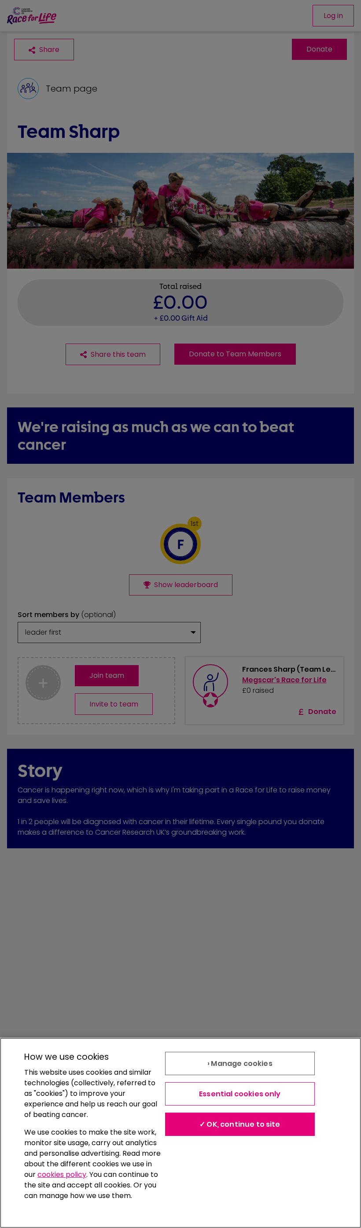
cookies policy (61, 1174)
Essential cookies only (240, 1094)
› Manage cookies (240, 1063)
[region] (180, 1133)
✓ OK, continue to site (239, 1124)
